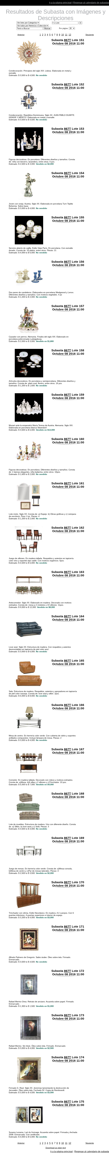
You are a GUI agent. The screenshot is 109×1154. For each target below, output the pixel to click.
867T (67, 40)
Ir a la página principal (60, 2)
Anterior (21, 35)
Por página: (63, 28)
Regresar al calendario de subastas (91, 2)
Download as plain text (56, 1148)
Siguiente (89, 35)
